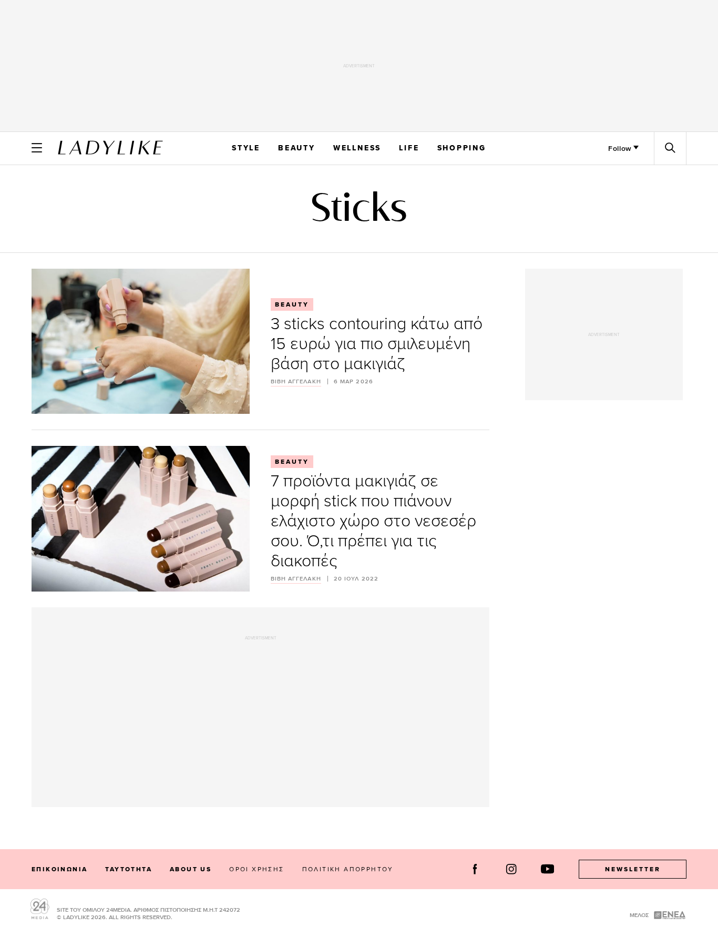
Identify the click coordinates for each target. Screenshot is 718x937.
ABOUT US (190, 869)
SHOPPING (461, 147)
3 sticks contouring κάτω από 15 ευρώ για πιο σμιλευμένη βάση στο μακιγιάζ (377, 342)
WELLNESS (357, 147)
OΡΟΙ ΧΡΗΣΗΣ (256, 868)
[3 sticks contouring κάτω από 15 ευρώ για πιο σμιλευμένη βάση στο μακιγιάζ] (141, 341)
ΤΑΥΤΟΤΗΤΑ (128, 869)
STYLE (246, 147)
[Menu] (37, 148)
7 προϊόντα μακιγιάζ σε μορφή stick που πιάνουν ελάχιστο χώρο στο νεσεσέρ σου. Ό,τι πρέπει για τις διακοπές (373, 520)
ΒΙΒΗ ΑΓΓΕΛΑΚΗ (296, 381)
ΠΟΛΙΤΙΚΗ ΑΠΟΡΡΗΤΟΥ (348, 868)
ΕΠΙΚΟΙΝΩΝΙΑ (59, 869)
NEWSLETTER (633, 869)
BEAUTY (296, 147)
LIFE (409, 147)
